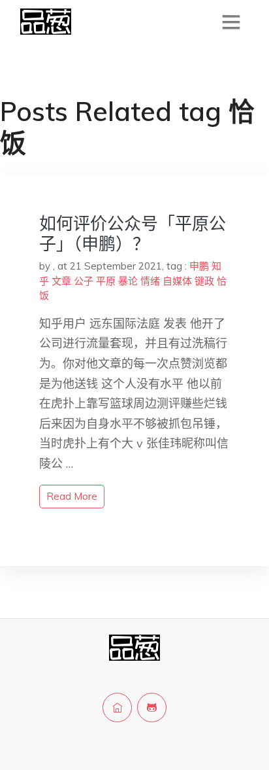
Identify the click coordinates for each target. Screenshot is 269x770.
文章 (61, 281)
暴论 (128, 281)
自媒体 (177, 281)
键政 (204, 281)
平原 (106, 281)
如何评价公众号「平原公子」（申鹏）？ (132, 233)
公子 (83, 281)
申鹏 (199, 266)
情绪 (150, 281)
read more (71, 496)
